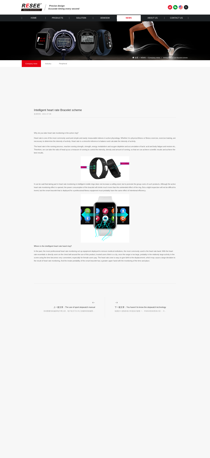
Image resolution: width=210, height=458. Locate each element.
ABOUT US (153, 18)
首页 (136, 58)
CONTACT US (176, 18)
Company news (154, 58)
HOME (34, 18)
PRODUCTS (57, 18)
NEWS (129, 18)
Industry (48, 64)
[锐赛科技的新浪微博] (170, 7)
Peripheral (63, 64)
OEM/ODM (105, 18)
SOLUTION (81, 18)
